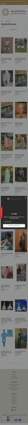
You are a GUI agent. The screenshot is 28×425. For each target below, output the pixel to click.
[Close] (25, 197)
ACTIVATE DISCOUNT (14, 226)
